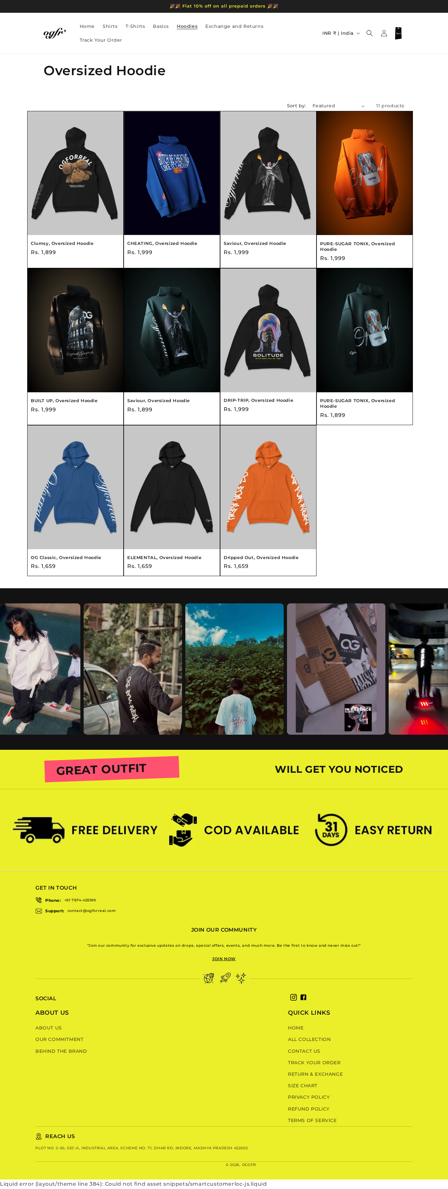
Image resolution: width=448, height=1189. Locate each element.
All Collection (309, 1039)
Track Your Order (314, 1063)
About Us (48, 1028)
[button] (369, 33)
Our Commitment (59, 1039)
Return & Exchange (315, 1074)
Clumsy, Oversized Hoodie (62, 243)
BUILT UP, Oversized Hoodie (64, 400)
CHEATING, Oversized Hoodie (162, 243)
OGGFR (249, 1164)
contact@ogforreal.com (92, 910)
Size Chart (302, 1086)
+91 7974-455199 (80, 900)
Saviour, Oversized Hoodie (255, 243)
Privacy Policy (309, 1097)
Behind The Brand (61, 1051)
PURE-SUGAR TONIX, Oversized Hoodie (357, 246)
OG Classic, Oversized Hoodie (66, 557)
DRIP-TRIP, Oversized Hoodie (258, 400)
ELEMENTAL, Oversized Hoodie (164, 557)
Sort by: (296, 106)
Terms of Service (312, 1120)
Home (295, 1028)
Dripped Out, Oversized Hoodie (261, 557)
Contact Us (304, 1051)
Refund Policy (309, 1109)
